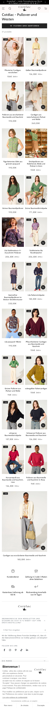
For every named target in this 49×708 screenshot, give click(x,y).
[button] (10, 8)
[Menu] (3, 8)
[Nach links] (4, 2)
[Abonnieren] (45, 630)
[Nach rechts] (45, 2)
